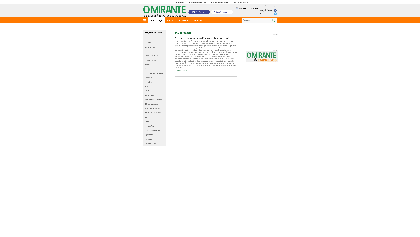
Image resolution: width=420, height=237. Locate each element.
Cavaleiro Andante (151, 56)
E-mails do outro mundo (154, 73)
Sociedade (148, 139)
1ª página (148, 42)
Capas (147, 51)
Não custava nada (151, 104)
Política (147, 121)
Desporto (148, 64)
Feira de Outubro (151, 86)
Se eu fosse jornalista (152, 130)
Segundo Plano (150, 135)
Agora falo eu (150, 47)
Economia (148, 78)
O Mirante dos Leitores (153, 113)
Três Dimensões (150, 143)
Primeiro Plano (150, 126)
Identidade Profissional (153, 100)
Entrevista (148, 82)
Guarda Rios (149, 95)
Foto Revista (149, 91)
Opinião (147, 117)
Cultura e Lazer (150, 60)
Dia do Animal (150, 69)
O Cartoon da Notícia (152, 108)
